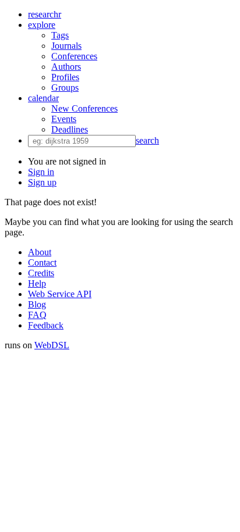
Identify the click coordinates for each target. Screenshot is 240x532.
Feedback (45, 325)
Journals (66, 46)
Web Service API (59, 294)
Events (63, 119)
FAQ (37, 315)
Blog (37, 304)
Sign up (42, 182)
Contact (42, 262)
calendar (43, 98)
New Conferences (84, 108)
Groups (65, 87)
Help (37, 283)
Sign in (41, 172)
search (147, 140)
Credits (41, 273)
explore (41, 25)
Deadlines (69, 129)
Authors (66, 67)
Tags (60, 35)
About (39, 252)
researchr (44, 14)
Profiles (65, 77)
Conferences (74, 56)
